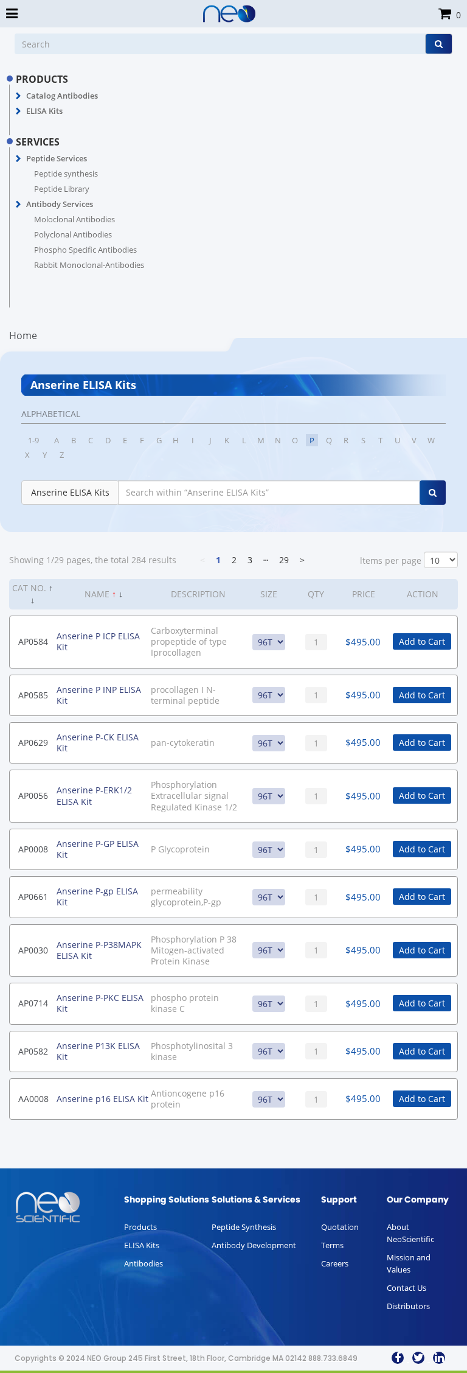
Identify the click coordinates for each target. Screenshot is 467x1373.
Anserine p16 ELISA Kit (102, 1098)
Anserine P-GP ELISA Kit (98, 849)
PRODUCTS (42, 79)
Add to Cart (422, 641)
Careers (334, 1263)
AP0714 (33, 1003)
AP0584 (33, 641)
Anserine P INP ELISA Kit (99, 695)
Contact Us (406, 1287)
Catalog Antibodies (62, 95)
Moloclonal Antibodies (74, 219)
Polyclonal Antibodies (73, 234)
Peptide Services (56, 158)
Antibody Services (59, 203)
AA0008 (33, 1098)
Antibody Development (254, 1245)
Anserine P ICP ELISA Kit (98, 641)
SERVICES (38, 142)
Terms (332, 1245)
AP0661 (33, 896)
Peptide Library (61, 188)
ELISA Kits (44, 110)
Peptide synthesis (66, 173)
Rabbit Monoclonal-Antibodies (89, 264)
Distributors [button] (408, 1306)
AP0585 (33, 695)
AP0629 (33, 742)
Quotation (340, 1226)
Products (140, 1226)
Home (23, 335)
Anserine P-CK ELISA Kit (98, 742)
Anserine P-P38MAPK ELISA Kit (99, 950)
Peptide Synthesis (244, 1226)
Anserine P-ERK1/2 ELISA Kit (94, 795)
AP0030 (33, 950)
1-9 (33, 440)
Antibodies (143, 1263)
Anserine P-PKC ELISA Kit (100, 1003)
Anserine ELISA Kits (70, 492)
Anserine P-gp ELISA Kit (97, 896)
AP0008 (33, 849)
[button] (18, 96)
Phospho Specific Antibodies (85, 249)
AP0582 (33, 1051)
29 (284, 560)
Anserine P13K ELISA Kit (98, 1051)
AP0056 (33, 795)
